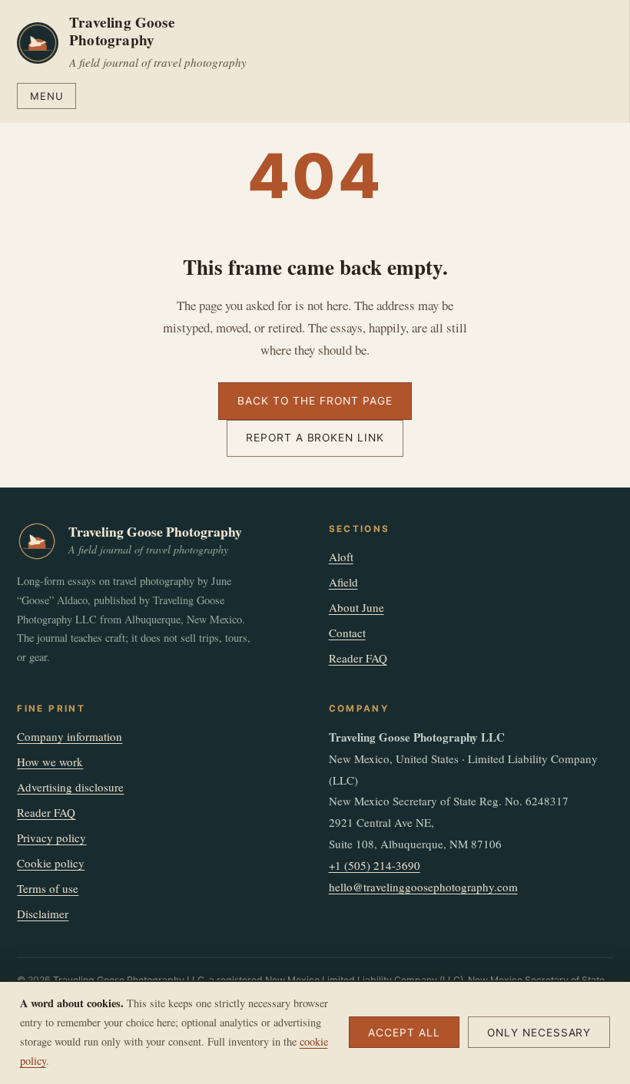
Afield (343, 582)
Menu (47, 96)
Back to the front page (314, 401)
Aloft (341, 556)
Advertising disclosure (70, 787)
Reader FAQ (358, 658)
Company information (69, 736)
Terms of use (47, 888)
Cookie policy (51, 863)
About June (356, 607)
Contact (347, 632)
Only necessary (539, 1032)
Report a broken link (315, 437)
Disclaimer (42, 913)
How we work (50, 761)
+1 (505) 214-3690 (374, 865)
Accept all (404, 1032)
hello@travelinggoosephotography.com (423, 886)
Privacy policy (51, 837)
